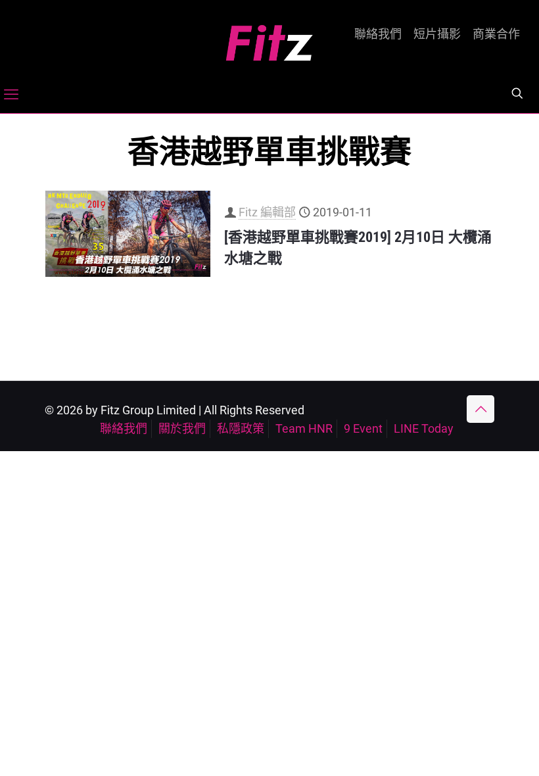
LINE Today (424, 428)
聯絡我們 (378, 34)
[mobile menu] (11, 95)
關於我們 (182, 428)
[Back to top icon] (480, 409)
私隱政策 (240, 428)
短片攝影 (437, 34)
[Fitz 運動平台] (269, 38)
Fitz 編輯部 (267, 212)
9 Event (363, 428)
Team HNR (304, 428)
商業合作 (496, 34)
